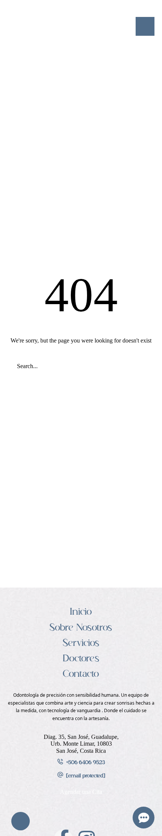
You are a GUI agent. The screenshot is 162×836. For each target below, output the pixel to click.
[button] (145, 26)
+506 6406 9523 (85, 763)
